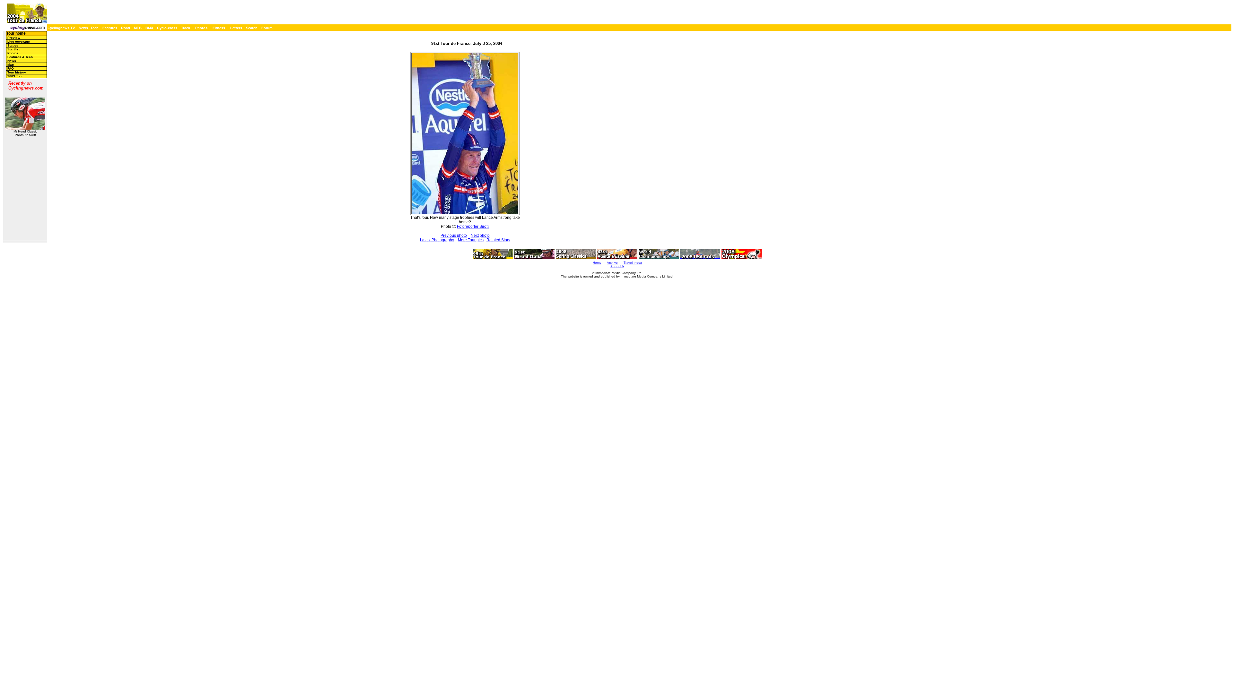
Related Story (498, 240)
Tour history (16, 72)
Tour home (16, 33)
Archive (612, 262)
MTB (138, 28)
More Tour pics (471, 240)
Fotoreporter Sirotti (473, 226)
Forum (267, 28)
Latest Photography (437, 240)
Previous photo (454, 235)
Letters (236, 28)
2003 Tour (15, 76)
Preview (13, 37)
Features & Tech (20, 57)
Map (10, 64)
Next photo (480, 235)
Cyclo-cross (167, 28)
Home (597, 262)
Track (185, 28)
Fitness (219, 28)
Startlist (13, 49)
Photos (201, 28)
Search (252, 28)
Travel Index (633, 262)
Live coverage (18, 41)
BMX (149, 28)
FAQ (10, 68)
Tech (95, 28)
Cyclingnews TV (61, 28)
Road (125, 28)
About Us (617, 266)
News (83, 28)
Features (109, 28)
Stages (12, 45)
